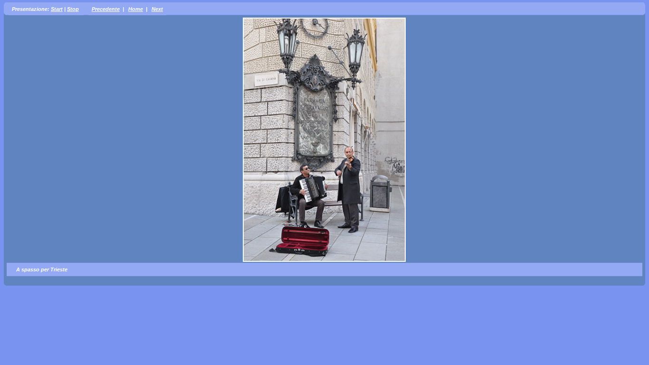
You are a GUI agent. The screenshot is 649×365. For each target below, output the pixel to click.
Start (57, 9)
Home (135, 9)
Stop (73, 9)
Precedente (106, 9)
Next (157, 9)
